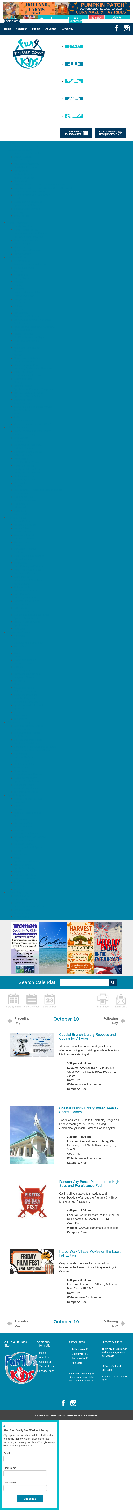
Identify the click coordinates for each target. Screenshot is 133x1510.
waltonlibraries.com (91, 1084)
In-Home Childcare (24, 174)
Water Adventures (23, 420)
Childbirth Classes (24, 448)
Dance (17, 656)
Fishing (18, 306)
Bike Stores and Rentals (27, 732)
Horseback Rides (23, 330)
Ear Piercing (20, 753)
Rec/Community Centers (27, 375)
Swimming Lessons (24, 878)
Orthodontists (21, 493)
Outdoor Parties (22, 587)
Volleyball (19, 889)
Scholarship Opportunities (28, 202)
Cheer (17, 805)
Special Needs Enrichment (28, 705)
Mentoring (19, 680)
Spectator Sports (23, 385)
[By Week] (31, 1000)
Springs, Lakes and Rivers (28, 392)
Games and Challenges (27, 316)
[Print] (103, 1000)
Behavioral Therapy (24, 434)
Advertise (51, 28)
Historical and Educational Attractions (34, 326)
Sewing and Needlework (27, 701)
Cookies (18, 552)
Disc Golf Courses (24, 295)
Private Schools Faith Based (29, 191)
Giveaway (67, 28)
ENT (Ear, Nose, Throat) (27, 462)
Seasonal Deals (22, 913)
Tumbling (19, 885)
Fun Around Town (17, 257)
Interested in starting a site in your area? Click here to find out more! (81, 1377)
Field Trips (19, 302)
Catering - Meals (23, 542)
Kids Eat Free (21, 767)
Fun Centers (21, 313)
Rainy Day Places (23, 372)
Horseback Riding (23, 826)
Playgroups (20, 247)
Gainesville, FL (80, 1353)
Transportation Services (27, 208)
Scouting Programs (24, 698)
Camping (19, 288)
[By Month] (13, 1000)
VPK (16, 219)
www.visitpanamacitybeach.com (98, 1227)
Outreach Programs (25, 691)
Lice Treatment (22, 483)
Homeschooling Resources (28, 236)
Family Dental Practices (27, 469)
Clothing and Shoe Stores (28, 739)
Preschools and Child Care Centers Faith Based (40, 184)
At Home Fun (21, 274)
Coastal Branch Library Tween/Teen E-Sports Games (88, 1109)
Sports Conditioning (24, 868)
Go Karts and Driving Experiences (32, 320)
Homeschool (21, 170)
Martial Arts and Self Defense (30, 837)
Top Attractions (22, 410)
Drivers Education (23, 663)
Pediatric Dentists (23, 496)
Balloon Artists (21, 528)
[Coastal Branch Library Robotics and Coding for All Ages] (32, 1044)
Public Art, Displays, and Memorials (33, 368)
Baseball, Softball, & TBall (28, 798)
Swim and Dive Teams (26, 875)
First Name (9, 1468)
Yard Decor (20, 628)
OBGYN (18, 486)
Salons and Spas (23, 378)
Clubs (17, 649)
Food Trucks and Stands (27, 569)
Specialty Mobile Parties (27, 621)
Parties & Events (17, 517)
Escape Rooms (22, 299)
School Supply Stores (25, 778)
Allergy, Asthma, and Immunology (32, 431)
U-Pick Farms (21, 916)
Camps (12, 143)
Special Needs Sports (25, 861)
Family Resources (18, 222)
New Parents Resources (27, 240)
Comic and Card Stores (26, 743)
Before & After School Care (28, 153)
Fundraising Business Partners (30, 233)
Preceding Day (22, 1021)
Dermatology (21, 458)
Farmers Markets (23, 757)
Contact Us (45, 1361)
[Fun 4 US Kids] (28, 53)
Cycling (18, 809)
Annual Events (22, 896)
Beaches (18, 281)
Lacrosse (19, 830)
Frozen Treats (21, 760)
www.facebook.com (91, 1297)
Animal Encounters (24, 267)
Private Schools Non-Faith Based (32, 195)
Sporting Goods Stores (26, 781)
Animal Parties (22, 521)
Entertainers (20, 562)
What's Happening (18, 892)
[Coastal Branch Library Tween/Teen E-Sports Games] (32, 1134)
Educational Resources (26, 163)
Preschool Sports (23, 843)
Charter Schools (23, 156)
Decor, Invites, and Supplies (29, 555)
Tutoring (18, 212)
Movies (18, 354)
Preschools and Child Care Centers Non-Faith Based (43, 188)
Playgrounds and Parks (26, 365)
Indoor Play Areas (23, 333)
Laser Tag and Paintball (27, 340)
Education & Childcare (20, 149)
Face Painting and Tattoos (28, 566)
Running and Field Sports (28, 847)
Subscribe (30, 1498)
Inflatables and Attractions (28, 580)
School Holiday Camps (26, 146)
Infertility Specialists (24, 479)
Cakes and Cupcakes (25, 535)
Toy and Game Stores (26, 791)
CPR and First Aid (23, 455)
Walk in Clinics (21, 514)
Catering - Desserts (24, 538)
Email (6, 1453)
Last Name (9, 1482)
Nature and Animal (24, 687)
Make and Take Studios (27, 347)
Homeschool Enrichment (27, 673)
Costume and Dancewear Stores (32, 750)
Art (15, 639)
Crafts (17, 653)
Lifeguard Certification (26, 833)
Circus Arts (20, 646)
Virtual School (21, 215)
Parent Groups (22, 243)
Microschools (21, 181)
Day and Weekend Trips (27, 292)
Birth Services (21, 441)
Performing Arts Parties (26, 601)
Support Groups (22, 254)
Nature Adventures (24, 361)
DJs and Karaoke (23, 559)
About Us (44, 1357)
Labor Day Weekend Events (29, 906)
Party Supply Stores (25, 597)
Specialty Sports (23, 864)
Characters (20, 545)
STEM (17, 712)
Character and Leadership (28, 642)
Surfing (18, 871)
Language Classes (24, 677)
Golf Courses (21, 323)
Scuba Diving (21, 854)
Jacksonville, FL (80, 1358)
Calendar (21, 28)
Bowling (18, 285)
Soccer (17, 857)
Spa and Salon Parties (26, 618)
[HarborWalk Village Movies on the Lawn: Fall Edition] (32, 1261)
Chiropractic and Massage (28, 451)
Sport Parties (21, 625)
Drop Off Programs (24, 160)
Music (17, 684)
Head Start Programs (25, 167)
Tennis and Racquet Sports (29, 882)
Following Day (110, 1021)
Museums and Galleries (27, 358)
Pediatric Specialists (25, 500)
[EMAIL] (121, 1000)
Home (7, 28)
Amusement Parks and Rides (30, 264)
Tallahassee (75, 21)
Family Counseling (24, 465)
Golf (16, 816)
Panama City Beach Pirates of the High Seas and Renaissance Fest (89, 1183)
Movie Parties (21, 583)
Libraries (18, 344)
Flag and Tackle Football (27, 812)
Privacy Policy (46, 1370)
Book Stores (20, 736)
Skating (18, 382)
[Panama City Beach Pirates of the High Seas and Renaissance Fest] (32, 1200)
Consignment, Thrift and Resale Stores (35, 746)
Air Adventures (22, 261)
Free (84, 1089)
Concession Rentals (25, 549)
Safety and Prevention (26, 694)
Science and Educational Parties (31, 614)
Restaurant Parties (24, 611)
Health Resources (17, 427)
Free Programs (22, 670)
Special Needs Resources (28, 250)
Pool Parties (20, 608)
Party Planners (22, 594)
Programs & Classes (19, 632)
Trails (17, 417)
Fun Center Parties (24, 573)
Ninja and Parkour (24, 840)
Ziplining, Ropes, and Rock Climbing (34, 424)
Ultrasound (20, 507)
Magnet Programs (24, 177)
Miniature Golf (21, 351)
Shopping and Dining (19, 722)
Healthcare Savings (24, 476)
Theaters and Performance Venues (33, 406)
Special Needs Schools (26, 205)
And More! (77, 1362)
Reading (18, 198)
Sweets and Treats (24, 784)
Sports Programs (17, 795)
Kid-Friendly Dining (24, 764)
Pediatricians (21, 503)
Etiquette (19, 667)
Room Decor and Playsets (28, 774)
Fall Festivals (21, 899)
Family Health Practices (27, 472)
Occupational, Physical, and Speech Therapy (38, 490)
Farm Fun (19, 902)
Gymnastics (20, 819)
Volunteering (21, 719)
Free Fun (19, 309)
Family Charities (23, 226)
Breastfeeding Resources (28, 444)
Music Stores (21, 771)
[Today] (49, 1000)
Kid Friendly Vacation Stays (29, 337)
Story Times (20, 715)
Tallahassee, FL (80, 1349)
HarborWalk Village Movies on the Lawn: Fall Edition (90, 1253)
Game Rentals (22, 576)
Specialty (19, 708)
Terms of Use (46, 1366)
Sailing (17, 850)
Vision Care (20, 510)
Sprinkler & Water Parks (27, 396)
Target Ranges (22, 403)
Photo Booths (21, 604)
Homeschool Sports (24, 823)
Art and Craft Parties (25, 524)
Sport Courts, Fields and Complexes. (34, 389)
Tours (17, 413)
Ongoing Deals (22, 909)
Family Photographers (26, 229)
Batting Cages (21, 278)
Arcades (18, 271)
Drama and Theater (25, 660)
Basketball (19, 802)
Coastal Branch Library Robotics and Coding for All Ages (87, 1036)
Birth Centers (21, 437)
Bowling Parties (22, 531)
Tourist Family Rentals (26, 788)
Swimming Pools (23, 399)
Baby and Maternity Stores (28, 725)
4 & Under (19, 635)
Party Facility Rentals (25, 590)
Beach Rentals (22, 729)
